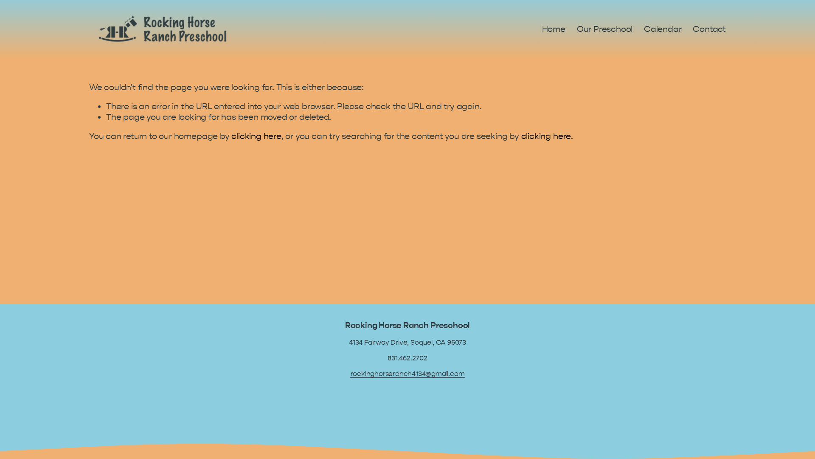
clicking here (256, 136)
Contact (709, 29)
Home (553, 29)
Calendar (662, 29)
